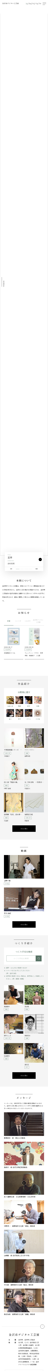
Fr (33, 3)
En (30, 3)
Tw (40, 3)
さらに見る (24, 829)
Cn (37, 3)
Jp (26, 3)
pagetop (42, 1326)
